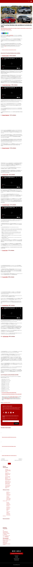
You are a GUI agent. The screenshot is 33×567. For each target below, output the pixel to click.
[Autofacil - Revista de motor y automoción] (4, 1)
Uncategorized (5, 543)
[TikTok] (20, 551)
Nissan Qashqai (5, 115)
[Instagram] (12, 551)
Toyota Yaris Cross (6, 85)
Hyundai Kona (5, 305)
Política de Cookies (16, 559)
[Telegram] (7, 33)
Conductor (8, 533)
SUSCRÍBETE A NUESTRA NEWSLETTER (16, 553)
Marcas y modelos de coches (6, 535)
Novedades (6, 538)
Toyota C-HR (5, 174)
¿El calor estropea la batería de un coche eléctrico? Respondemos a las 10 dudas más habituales (8, 478)
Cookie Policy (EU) (16, 560)
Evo (3, 534)
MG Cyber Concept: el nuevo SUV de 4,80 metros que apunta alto (8, 504)
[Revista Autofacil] (7, 522)
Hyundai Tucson (5, 204)
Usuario (9, 543)
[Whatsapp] (6, 33)
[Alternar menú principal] (31, 1)
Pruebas (4, 540)
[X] (3, 33)
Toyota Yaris (5, 250)
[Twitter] (15, 551)
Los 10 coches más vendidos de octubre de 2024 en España (9, 392)
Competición (4, 533)
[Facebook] (2, 33)
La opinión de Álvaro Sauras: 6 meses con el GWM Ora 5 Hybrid (8, 509)
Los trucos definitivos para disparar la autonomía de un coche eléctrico (8, 493)
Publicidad (16, 556)
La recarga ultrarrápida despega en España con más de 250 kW (8, 470)
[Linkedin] (5, 33)
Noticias (7, 536)
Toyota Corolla (5, 55)
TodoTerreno (5, 542)
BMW (3, 530)
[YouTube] (17, 551)
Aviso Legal (16, 557)
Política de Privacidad (16, 558)
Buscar (9, 463)
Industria (5, 534)
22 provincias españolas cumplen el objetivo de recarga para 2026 (8, 474)
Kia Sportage (5, 336)
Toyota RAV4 (5, 277)
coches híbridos (11, 35)
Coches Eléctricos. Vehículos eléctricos (5, 532)
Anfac (5, 46)
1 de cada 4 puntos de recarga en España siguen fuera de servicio (8, 486)
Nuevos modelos (5, 539)
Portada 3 (9, 402)
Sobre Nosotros (16, 555)
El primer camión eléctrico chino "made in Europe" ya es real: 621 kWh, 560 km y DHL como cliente (8, 483)
